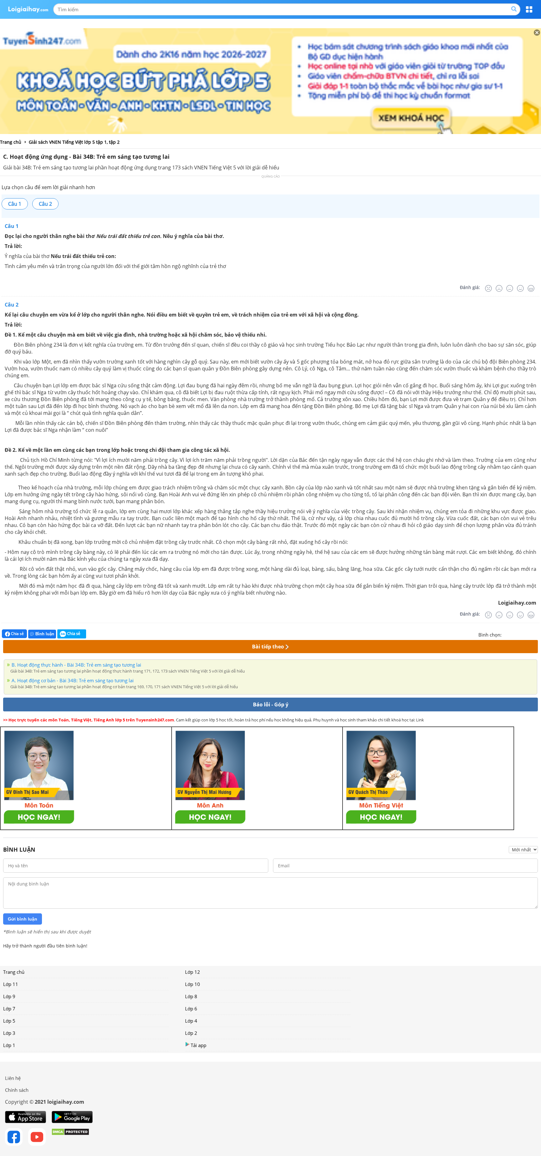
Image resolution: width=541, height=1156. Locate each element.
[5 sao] (536, 634)
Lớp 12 (192, 972)
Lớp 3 (9, 1033)
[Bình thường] (510, 288)
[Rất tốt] (531, 288)
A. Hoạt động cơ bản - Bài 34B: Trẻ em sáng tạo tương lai (73, 680)
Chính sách (16, 1090)
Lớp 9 (9, 996)
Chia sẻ (17, 633)
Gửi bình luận (22, 918)
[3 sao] (521, 634)
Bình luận (44, 634)
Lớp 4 (191, 1021)
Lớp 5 (9, 1021)
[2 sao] (514, 634)
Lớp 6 (191, 1008)
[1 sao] (506, 634)
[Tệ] (499, 288)
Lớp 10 (192, 984)
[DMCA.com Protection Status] (70, 1137)
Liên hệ (13, 1078)
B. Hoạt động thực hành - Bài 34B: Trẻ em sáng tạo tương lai (76, 665)
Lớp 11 (10, 984)
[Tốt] (520, 288)
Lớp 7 (9, 1008)
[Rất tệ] (488, 288)
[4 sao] (529, 634)
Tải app (198, 1045)
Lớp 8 (191, 996)
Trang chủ (13, 972)
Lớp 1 (9, 1045)
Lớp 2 (191, 1033)
